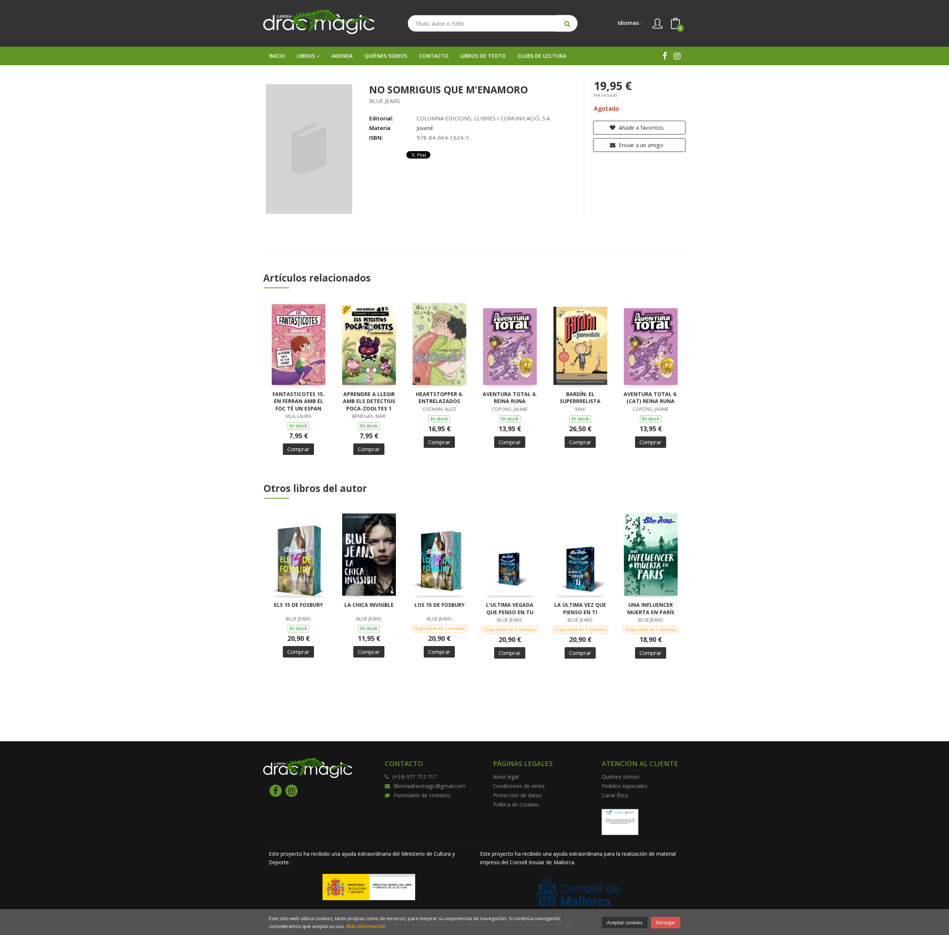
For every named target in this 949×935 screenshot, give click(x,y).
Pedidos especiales (624, 785)
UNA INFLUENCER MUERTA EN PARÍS (650, 608)
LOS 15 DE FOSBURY (439, 604)
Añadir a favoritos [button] (640, 127)
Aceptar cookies (625, 922)
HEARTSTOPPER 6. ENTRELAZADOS (439, 397)
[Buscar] (567, 23)
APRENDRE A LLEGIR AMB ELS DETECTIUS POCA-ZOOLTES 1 (369, 401)
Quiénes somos (620, 776)
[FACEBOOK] (665, 56)
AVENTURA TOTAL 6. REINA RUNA (510, 397)
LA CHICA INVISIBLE (369, 604)
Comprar (298, 449)
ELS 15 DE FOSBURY (298, 604)
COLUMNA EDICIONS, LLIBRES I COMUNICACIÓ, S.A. (484, 118)
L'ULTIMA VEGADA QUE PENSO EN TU (509, 608)
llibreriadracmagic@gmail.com (429, 785)
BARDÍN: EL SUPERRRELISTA (580, 397)
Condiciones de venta (519, 785)
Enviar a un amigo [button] (640, 145)
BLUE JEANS (384, 100)
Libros (306, 55)
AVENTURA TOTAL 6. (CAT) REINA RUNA (651, 397)
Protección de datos (517, 795)
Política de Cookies (516, 804)
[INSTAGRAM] (677, 56)
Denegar (665, 922)
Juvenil (425, 128)
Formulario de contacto (422, 795)
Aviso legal (506, 776)
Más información (366, 926)
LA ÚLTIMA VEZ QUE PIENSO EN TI (580, 608)
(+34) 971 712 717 (414, 776)
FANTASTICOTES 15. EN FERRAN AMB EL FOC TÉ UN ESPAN (298, 401)
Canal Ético (615, 795)
